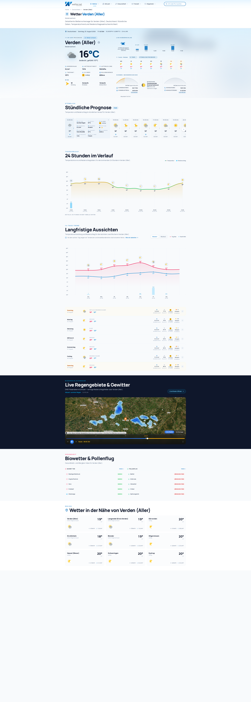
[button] (70, 128)
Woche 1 (154, 236)
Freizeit (136, 4)
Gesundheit (121, 4)
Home (67, 9)
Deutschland (76, 9)
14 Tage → (133, 57)
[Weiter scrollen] (184, 129)
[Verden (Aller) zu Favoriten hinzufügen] (99, 42)
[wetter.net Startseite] (73, 4)
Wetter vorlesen (91, 38)
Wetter (94, 4)
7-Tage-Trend (122, 57)
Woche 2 (163, 236)
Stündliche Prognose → (148, 57)
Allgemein (150, 4)
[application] (125, 188)
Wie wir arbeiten (131, 237)
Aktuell (107, 4)
